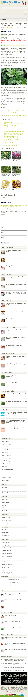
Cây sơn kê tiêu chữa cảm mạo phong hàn (16, 383)
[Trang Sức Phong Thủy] (14, 112)
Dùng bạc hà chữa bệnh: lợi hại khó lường (13, 134)
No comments (20, 27)
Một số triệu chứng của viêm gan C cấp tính (15, 644)
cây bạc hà (13, 205)
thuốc (17, 51)
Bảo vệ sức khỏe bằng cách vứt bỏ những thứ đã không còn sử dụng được (15, 421)
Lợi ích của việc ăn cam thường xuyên (16, 393)
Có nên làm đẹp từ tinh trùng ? (13, 621)
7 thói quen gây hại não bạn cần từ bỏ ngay (16, 304)
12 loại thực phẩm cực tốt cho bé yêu (16, 258)
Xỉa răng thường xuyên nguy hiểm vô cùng (16, 357)
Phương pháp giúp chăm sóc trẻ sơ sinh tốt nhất (15, 266)
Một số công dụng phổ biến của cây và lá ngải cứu (16, 375)
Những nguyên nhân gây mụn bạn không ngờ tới (15, 277)
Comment (3, 214)
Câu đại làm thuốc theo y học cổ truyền (13, 140)
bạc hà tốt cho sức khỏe (6, 205)
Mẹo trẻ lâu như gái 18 (10, 615)
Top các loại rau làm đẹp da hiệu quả (14, 627)
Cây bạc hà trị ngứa (8, 122)
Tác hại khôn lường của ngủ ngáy (15, 311)
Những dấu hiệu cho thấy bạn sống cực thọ (15, 650)
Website (2, 237)
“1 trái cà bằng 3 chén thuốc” (10, 125)
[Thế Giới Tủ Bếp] (14, 582)
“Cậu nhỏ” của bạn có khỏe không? (15, 318)
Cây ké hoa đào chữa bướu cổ (11, 136)
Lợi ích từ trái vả (8, 144)
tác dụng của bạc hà (5, 206)
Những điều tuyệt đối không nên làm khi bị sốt (15, 638)
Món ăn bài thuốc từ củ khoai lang (11, 139)
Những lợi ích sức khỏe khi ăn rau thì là (16, 401)
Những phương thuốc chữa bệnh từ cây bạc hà (14, 123)
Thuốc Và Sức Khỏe (11, 27)
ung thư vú (15, 206)
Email (2, 232)
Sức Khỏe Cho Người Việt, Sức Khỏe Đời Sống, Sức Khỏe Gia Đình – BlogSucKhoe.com (14, 681)
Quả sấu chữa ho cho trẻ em (10, 145)
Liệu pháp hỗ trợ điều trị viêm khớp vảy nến (16, 364)
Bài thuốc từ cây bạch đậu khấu (11, 137)
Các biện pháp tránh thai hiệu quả (14, 606)
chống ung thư (19, 205)
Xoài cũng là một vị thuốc (9, 142)
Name (2, 227)
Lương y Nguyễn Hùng (8, 682)
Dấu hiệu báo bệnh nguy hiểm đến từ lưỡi (16, 428)
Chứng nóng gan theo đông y (14, 345)
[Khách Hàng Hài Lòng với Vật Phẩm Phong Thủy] (14, 579)
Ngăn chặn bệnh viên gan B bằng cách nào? (16, 330)
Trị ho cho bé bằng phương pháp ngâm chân (16, 251)
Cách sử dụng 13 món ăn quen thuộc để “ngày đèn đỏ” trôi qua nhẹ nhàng (16, 293)
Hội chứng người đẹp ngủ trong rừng (16, 284)
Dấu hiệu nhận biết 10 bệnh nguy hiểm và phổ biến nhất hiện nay (16, 413)
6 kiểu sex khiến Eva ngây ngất (13, 599)
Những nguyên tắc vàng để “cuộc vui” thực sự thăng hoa (15, 594)
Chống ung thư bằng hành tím (10, 130)
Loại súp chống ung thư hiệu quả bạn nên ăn (14, 131)
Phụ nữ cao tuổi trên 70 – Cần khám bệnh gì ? (15, 338)
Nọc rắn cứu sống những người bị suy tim (13, 133)
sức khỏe (25, 205)
